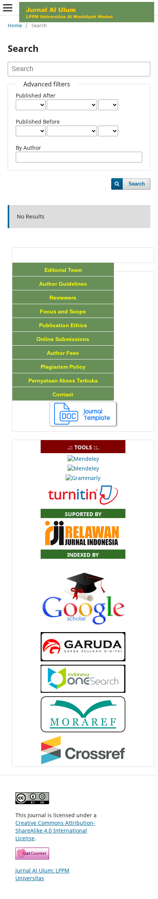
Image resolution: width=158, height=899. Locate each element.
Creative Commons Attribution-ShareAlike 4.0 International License (55, 830)
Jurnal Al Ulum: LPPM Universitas (42, 874)
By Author (28, 147)
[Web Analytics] (32, 857)
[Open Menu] (7, 7)
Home (15, 25)
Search (136, 184)
